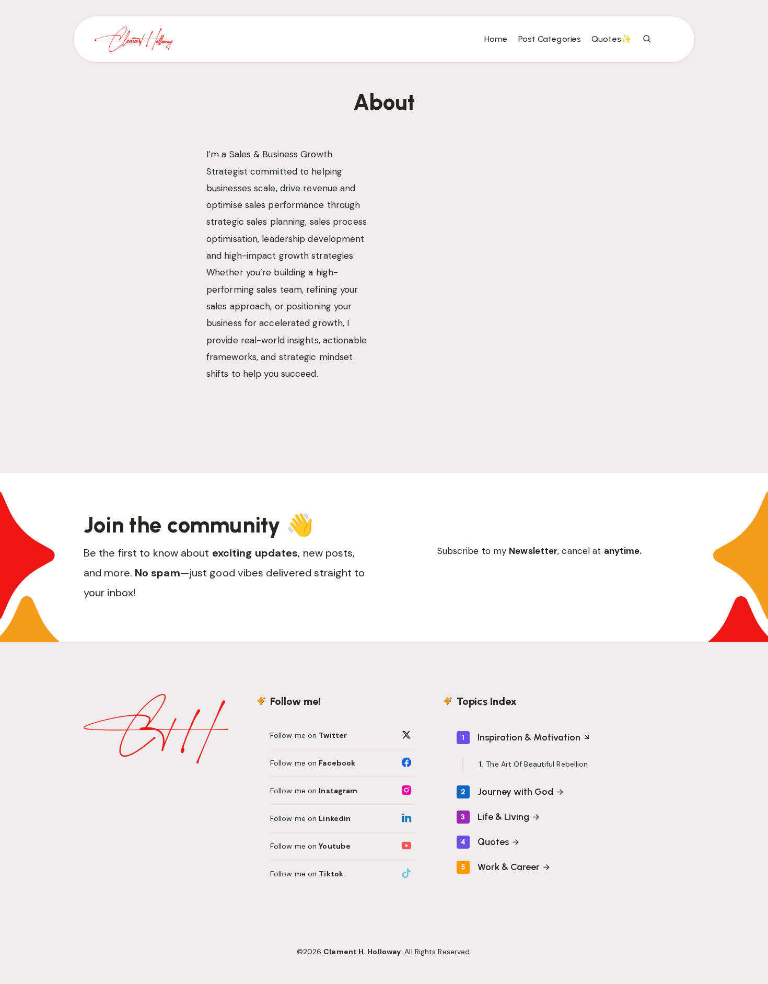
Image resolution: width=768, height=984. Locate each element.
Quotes (493, 842)
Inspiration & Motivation (529, 737)
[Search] (647, 39)
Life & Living (503, 817)
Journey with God (515, 791)
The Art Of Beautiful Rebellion (537, 764)
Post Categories (549, 39)
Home (495, 39)
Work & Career (509, 867)
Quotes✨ (611, 39)
